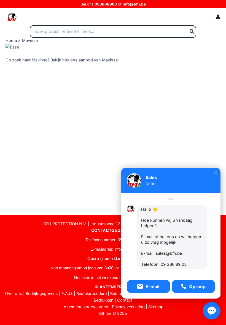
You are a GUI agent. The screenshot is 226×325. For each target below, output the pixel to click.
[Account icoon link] (218, 16)
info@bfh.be (134, 4)
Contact (124, 300)
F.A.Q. (67, 293)
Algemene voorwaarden (86, 306)
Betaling (117, 293)
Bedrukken (104, 300)
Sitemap (155, 306)
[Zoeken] (192, 31)
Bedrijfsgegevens (42, 293)
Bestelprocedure (91, 293)
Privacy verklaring (128, 306)
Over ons (13, 293)
